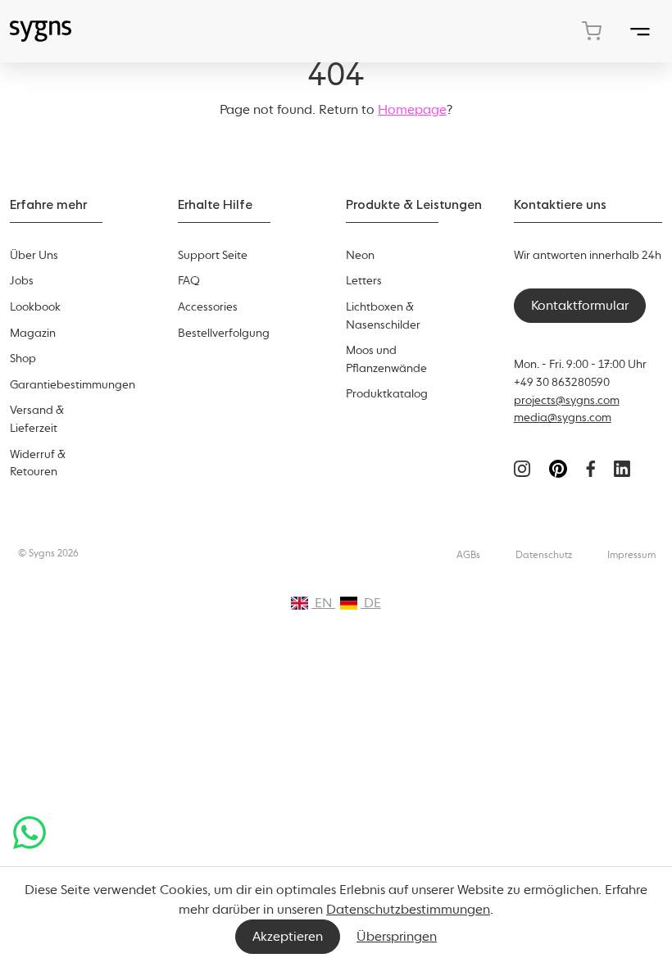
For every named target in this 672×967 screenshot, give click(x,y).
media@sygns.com (562, 417)
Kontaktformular (580, 305)
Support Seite (212, 254)
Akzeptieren (287, 936)
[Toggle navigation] (640, 30)
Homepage (412, 109)
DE (371, 603)
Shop (23, 358)
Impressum (631, 555)
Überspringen (396, 936)
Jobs (22, 280)
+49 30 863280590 (562, 382)
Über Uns (34, 254)
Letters (364, 280)
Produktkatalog (387, 393)
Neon (360, 254)
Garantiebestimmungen (72, 384)
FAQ (189, 280)
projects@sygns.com (567, 400)
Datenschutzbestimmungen (408, 909)
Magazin (33, 332)
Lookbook (35, 306)
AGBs (468, 555)
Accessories (208, 306)
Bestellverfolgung (224, 332)
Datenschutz (543, 555)
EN (323, 603)
